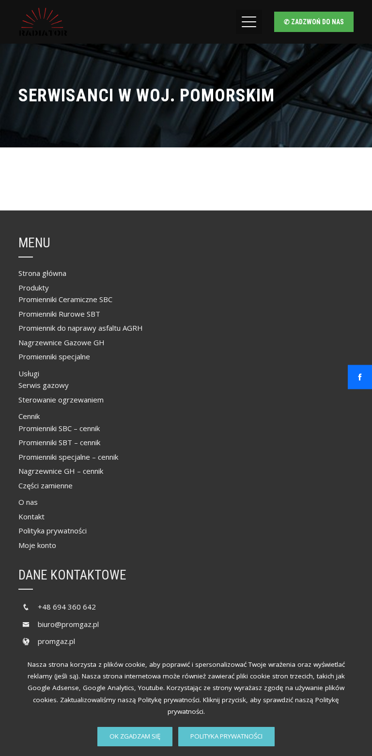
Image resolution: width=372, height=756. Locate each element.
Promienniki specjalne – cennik (68, 457)
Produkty (33, 287)
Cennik (29, 416)
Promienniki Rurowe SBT (59, 314)
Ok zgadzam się (134, 736)
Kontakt (31, 516)
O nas (28, 502)
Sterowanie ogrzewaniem (61, 399)
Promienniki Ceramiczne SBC (65, 299)
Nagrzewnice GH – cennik (60, 471)
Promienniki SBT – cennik (59, 442)
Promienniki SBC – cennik (59, 428)
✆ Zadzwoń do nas (314, 22)
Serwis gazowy (43, 385)
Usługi (28, 373)
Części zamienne (45, 485)
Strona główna (42, 273)
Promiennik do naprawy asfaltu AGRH (80, 328)
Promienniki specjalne (54, 356)
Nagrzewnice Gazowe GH (61, 342)
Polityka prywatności (226, 736)
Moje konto (37, 545)
